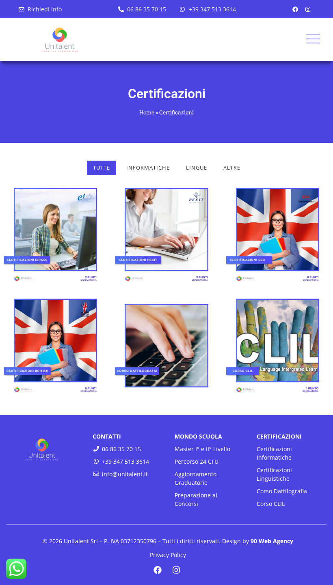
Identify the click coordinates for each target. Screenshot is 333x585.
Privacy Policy (168, 555)
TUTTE (101, 167)
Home (146, 112)
